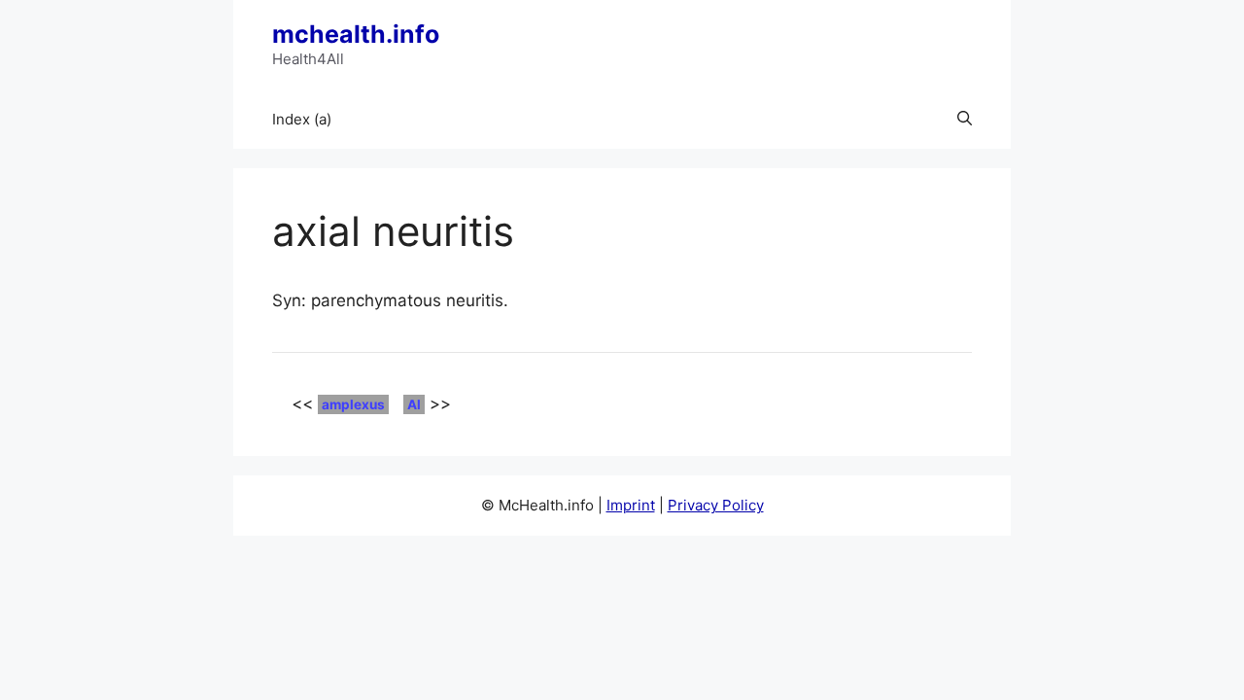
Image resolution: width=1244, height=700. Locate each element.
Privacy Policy (716, 505)
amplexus (353, 404)
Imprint (630, 505)
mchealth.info (355, 34)
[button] (964, 119)
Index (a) (301, 119)
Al (414, 404)
